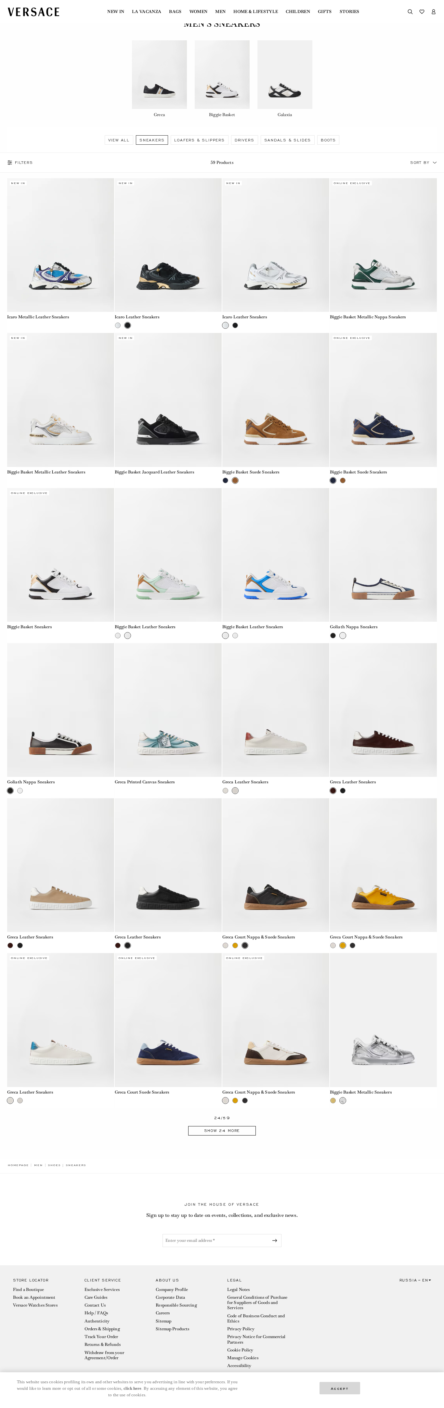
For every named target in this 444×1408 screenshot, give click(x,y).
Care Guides (96, 1297)
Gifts (325, 11)
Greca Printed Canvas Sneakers (145, 782)
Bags (175, 11)
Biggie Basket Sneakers (29, 627)
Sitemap (163, 1321)
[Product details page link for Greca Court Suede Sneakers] (168, 1020)
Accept (340, 1388)
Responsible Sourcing (176, 1305)
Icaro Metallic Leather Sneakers (38, 317)
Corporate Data (170, 1297)
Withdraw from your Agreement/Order (104, 1355)
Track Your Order (101, 1336)
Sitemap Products (172, 1329)
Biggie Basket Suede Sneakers (250, 472)
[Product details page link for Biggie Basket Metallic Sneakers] (383, 1020)
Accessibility (239, 1365)
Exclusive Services (102, 1289)
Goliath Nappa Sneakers (353, 627)
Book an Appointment (34, 1297)
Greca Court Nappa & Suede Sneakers (258, 937)
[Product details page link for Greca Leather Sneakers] (275, 710)
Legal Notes (238, 1289)
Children (298, 11)
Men (220, 11)
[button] (435, 162)
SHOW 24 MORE (222, 1130)
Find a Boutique (28, 1289)
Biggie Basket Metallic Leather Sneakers (46, 472)
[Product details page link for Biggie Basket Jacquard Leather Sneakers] (168, 400)
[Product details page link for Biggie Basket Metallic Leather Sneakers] (60, 400)
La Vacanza (146, 11)
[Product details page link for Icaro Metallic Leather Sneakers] (60, 245)
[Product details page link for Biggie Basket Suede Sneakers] (275, 400)
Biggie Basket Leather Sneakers (145, 627)
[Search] (410, 11)
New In (115, 11)
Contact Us (95, 1305)
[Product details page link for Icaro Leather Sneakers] (168, 245)
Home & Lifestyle (255, 11)
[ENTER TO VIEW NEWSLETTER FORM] (275, 1240)
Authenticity (97, 1321)
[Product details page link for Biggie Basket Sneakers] (60, 555)
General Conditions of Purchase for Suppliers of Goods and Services (257, 1303)
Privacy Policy (241, 1329)
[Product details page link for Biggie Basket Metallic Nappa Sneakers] (383, 245)
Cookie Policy (240, 1350)
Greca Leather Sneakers (245, 782)
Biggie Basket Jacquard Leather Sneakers (154, 472)
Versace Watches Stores (35, 1305)
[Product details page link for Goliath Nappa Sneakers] (383, 555)
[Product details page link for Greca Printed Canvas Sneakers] (168, 710)
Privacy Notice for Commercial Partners (256, 1339)
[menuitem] (115, 11)
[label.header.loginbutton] (433, 11)
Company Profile (172, 1289)
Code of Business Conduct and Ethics (256, 1318)
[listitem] (159, 80)
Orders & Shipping (102, 1329)
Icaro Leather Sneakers (137, 317)
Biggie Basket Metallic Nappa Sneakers (368, 317)
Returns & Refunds (103, 1344)
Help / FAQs (96, 1313)
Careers (163, 1313)
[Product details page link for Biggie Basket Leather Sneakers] (168, 555)
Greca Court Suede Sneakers (142, 1092)
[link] (18, 1165)
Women (198, 11)
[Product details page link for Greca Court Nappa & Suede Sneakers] (275, 865)
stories (349, 11)
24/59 (222, 1118)
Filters (24, 162)
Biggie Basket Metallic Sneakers (361, 1092)
